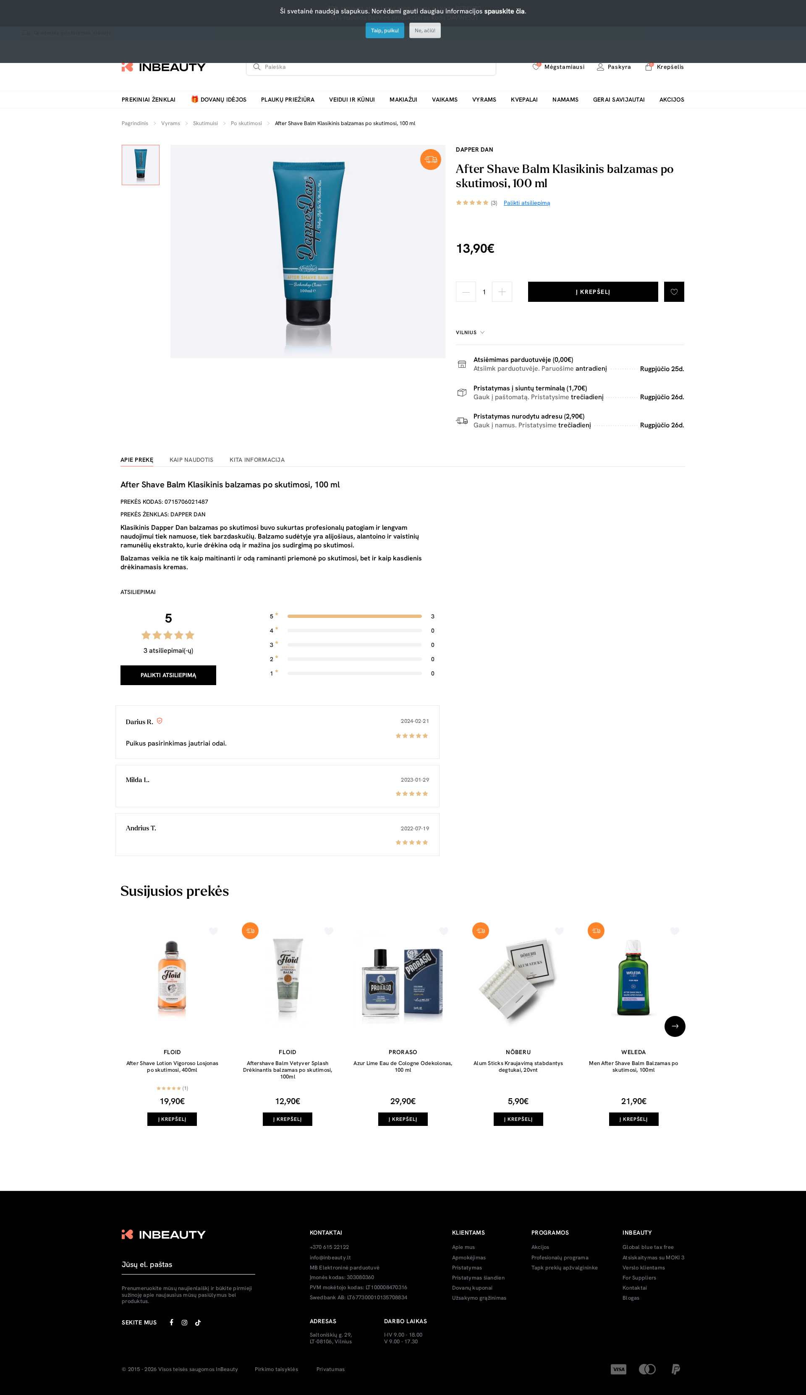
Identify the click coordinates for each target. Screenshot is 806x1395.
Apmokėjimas (469, 1257)
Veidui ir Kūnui (352, 99)
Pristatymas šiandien (478, 1278)
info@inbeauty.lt (330, 1257)
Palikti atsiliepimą (168, 675)
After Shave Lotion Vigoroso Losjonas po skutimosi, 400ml (172, 1066)
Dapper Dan (474, 149)
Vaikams (445, 99)
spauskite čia (504, 11)
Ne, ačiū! (425, 30)
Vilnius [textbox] (466, 332)
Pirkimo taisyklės (276, 1369)
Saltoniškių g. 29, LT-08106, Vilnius (331, 1338)
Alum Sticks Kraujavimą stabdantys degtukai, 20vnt (518, 1066)
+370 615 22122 (329, 1247)
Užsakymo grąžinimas (479, 1298)
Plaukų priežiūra (287, 99)
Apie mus (463, 1247)
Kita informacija (257, 459)
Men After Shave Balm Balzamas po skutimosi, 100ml (633, 1066)
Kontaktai (635, 1288)
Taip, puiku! (385, 30)
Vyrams (484, 99)
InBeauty (227, 1369)
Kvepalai (524, 99)
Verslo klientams (644, 1267)
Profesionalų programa (560, 1257)
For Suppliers (639, 1278)
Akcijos (671, 99)
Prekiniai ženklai (149, 99)
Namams (565, 99)
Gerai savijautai (619, 99)
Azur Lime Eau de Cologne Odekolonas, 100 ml (402, 1066)
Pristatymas (467, 1267)
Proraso (403, 1052)
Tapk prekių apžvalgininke (564, 1267)
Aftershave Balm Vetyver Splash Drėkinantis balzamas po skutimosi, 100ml (287, 1070)
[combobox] (471, 332)
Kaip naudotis (192, 459)
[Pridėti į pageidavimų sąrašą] (674, 292)
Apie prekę (136, 459)
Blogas (631, 1298)
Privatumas (331, 1369)
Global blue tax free (648, 1247)
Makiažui (403, 99)
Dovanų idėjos (219, 99)
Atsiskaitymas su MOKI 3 (653, 1257)
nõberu (518, 1052)
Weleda (633, 1052)
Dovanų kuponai (472, 1288)
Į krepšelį (593, 292)
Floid (172, 1052)
